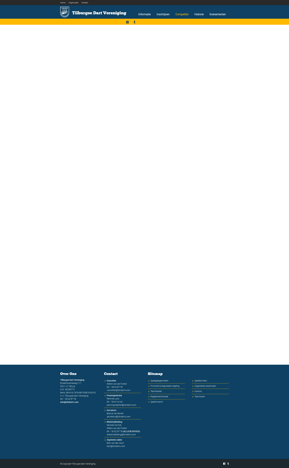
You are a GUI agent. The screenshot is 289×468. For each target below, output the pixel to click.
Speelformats (200, 380)
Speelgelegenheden (159, 380)
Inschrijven (163, 14)
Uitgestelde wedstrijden (205, 385)
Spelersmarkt (157, 401)
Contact (84, 2)
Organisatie (73, 2)
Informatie (144, 14)
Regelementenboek (159, 396)
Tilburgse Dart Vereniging (99, 13)
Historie (199, 14)
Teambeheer (156, 391)
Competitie (182, 14)
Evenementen (218, 14)
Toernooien (199, 396)
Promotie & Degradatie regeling (165, 385)
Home (62, 2)
